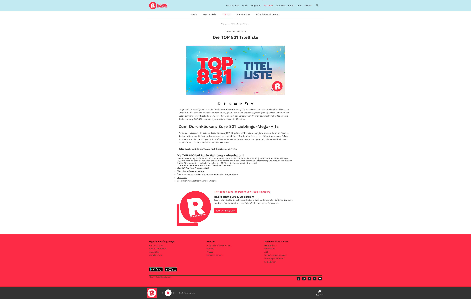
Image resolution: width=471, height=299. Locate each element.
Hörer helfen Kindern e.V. (268, 14)
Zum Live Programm (225, 211)
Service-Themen (214, 255)
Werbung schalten (273, 258)
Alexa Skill (154, 252)
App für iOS (155, 245)
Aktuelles (280, 5)
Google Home (155, 255)
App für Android (157, 248)
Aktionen (268, 5)
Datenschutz (270, 245)
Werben (308, 5)
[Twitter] (314, 278)
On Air (194, 14)
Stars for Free (232, 5)
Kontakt (210, 248)
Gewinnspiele (209, 14)
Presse (210, 252)
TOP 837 (226, 14)
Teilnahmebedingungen (275, 255)
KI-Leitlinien (270, 262)
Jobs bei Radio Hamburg (218, 245)
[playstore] (156, 269)
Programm (256, 5)
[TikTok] (304, 278)
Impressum (269, 248)
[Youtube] (320, 278)
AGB (266, 252)
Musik (245, 5)
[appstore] (171, 269)
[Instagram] (298, 278)
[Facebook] (309, 278)
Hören (291, 5)
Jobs (299, 5)
